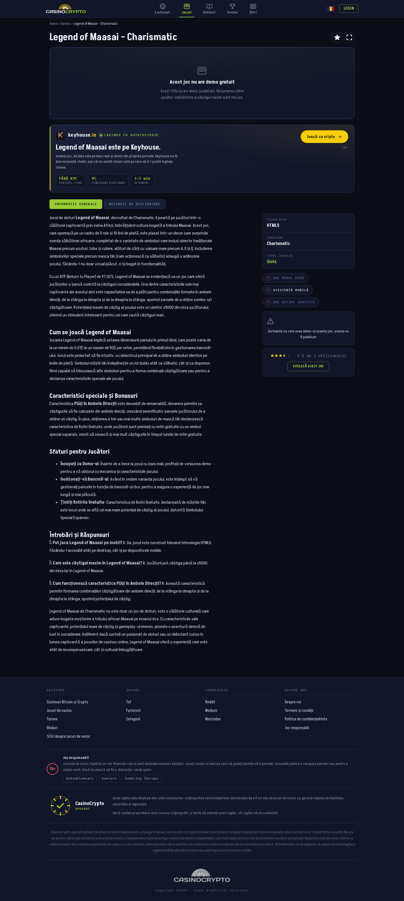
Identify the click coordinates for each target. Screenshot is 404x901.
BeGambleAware (80, 778)
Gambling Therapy (142, 778)
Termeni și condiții (299, 710)
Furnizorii (133, 710)
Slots (271, 261)
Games (65, 23)
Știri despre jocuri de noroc (68, 736)
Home (53, 23)
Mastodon (213, 719)
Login (349, 8)
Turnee (52, 719)
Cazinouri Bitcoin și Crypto (67, 702)
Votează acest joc (308, 366)
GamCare (109, 778)
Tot (128, 702)
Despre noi (293, 702)
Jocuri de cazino (59, 710)
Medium (211, 710)
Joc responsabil (297, 728)
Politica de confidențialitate (306, 719)
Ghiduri (52, 728)
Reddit (210, 702)
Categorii (133, 719)
